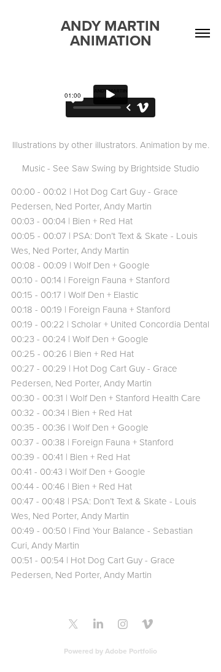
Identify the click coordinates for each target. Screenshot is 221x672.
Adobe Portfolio (131, 651)
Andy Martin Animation (112, 33)
